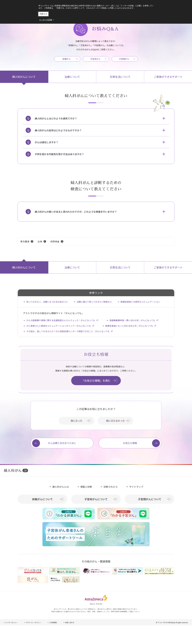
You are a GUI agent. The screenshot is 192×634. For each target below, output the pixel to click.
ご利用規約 (53, 622)
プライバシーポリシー (33, 622)
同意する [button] (43, 14)
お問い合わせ (69, 622)
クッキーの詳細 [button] (45, 20)
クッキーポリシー (11, 622)
